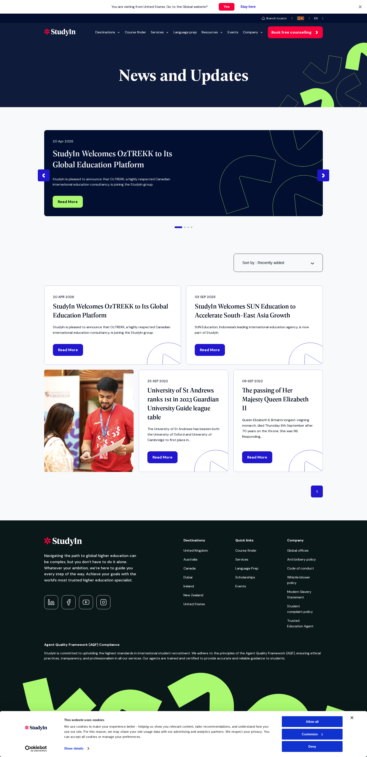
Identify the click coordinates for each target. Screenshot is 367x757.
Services (157, 32)
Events (233, 32)
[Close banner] (351, 717)
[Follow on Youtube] (86, 602)
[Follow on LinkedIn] (51, 602)
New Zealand (193, 595)
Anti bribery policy (301, 559)
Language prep (185, 32)
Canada (190, 568)
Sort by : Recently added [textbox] (263, 263)
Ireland (189, 586)
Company (250, 32)
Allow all (312, 721)
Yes (227, 7)
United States (194, 604)
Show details (73, 748)
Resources (210, 32)
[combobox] (278, 263)
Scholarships (245, 577)
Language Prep (246, 568)
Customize (310, 734)
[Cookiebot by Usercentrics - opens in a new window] (36, 749)
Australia (190, 559)
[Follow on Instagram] (103, 602)
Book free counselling (291, 32)
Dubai (188, 577)
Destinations (105, 32)
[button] (178, 227)
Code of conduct (300, 568)
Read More (68, 201)
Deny (312, 746)
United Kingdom (196, 550)
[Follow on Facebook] (69, 602)
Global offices (298, 550)
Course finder (135, 32)
